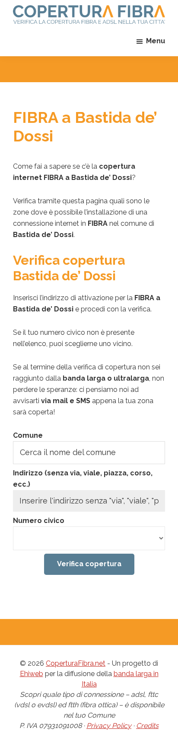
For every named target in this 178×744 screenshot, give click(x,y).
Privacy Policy (108, 726)
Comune (28, 435)
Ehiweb (31, 674)
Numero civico (38, 520)
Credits (147, 726)
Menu (155, 41)
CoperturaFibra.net (75, 663)
